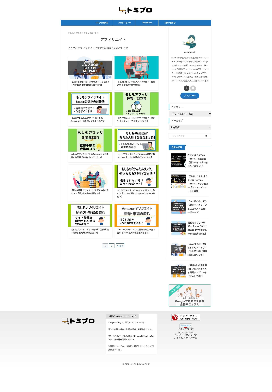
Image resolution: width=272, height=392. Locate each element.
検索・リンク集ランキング (185, 332)
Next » (120, 246)
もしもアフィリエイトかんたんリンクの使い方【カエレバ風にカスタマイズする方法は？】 (136, 193)
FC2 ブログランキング (185, 334)
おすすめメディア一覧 (185, 337)
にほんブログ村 (186, 329)
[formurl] (193, 88)
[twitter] (186, 88)
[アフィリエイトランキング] (185, 319)
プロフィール (190, 96)
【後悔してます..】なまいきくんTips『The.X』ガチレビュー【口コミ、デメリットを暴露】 (198, 183)
